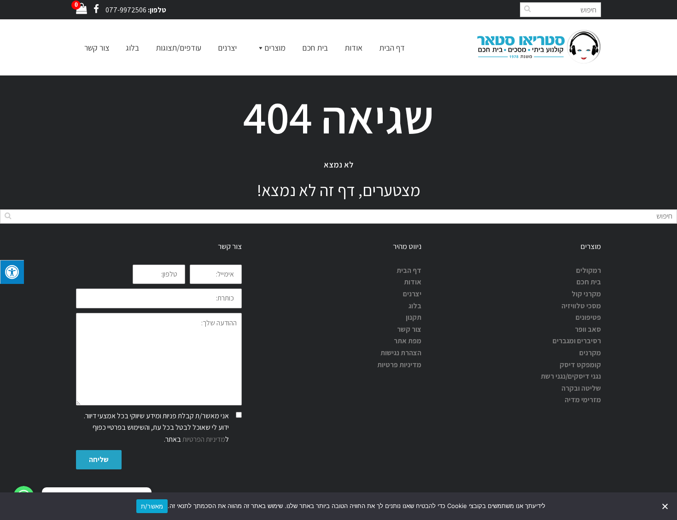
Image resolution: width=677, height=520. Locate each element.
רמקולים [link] (588, 270)
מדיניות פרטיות (399, 365)
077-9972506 (125, 10)
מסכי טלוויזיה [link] (581, 306)
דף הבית (392, 47)
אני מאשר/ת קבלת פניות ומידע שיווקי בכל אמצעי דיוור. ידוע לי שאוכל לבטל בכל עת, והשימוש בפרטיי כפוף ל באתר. (156, 427)
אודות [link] (412, 282)
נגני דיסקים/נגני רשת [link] (571, 376)
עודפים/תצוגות (178, 47)
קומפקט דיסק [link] (580, 365)
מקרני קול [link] (586, 294)
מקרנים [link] (590, 353)
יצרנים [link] (412, 294)
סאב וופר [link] (588, 329)
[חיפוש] (527, 8)
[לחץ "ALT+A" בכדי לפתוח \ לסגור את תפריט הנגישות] (12, 272)
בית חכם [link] (589, 282)
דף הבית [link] (409, 270)
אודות (353, 47)
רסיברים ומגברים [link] (577, 341)
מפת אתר (407, 341)
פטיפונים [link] (588, 317)
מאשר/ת (152, 506)
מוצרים (275, 47)
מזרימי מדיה (583, 399)
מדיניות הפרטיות (203, 439)
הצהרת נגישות (400, 353)
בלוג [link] (415, 306)
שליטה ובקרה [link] (581, 388)
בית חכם (315, 47)
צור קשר (96, 47)
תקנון (413, 317)
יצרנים (227, 47)
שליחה (99, 459)
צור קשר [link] (409, 329)
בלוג (132, 47)
